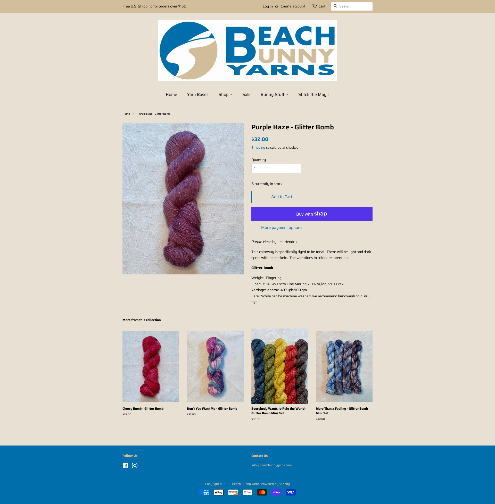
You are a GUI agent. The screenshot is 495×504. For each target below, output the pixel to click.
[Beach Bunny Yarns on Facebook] (125, 466)
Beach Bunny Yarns (245, 483)
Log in (268, 6)
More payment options (281, 227)
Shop (224, 94)
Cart (322, 6)
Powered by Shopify (275, 483)
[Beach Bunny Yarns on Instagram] (134, 466)
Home (171, 94)
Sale (246, 94)
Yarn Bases (198, 94)
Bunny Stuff (273, 94)
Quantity (258, 160)
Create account (293, 6)
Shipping (258, 147)
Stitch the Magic (313, 94)
